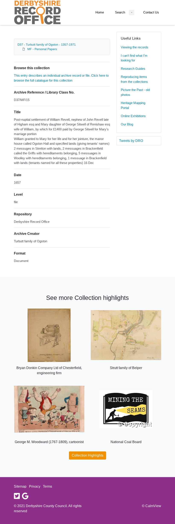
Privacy (34, 486)
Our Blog (127, 124)
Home (99, 12)
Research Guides (133, 68)
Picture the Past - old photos (135, 92)
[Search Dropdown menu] (131, 12)
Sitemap (20, 486)
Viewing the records (134, 47)
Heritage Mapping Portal (133, 105)
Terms (47, 486)
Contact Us (151, 12)
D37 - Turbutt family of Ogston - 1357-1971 (47, 44)
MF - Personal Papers (42, 49)
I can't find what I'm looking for (134, 58)
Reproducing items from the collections (134, 79)
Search (120, 12)
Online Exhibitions (133, 116)
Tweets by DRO (131, 141)
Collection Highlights (87, 455)
